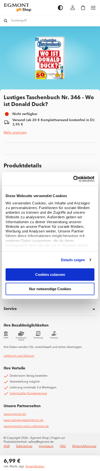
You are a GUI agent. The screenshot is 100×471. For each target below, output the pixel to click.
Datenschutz (24, 446)
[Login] (73, 8)
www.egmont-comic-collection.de (26, 426)
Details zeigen (73, 260)
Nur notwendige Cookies (50, 289)
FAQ (63, 446)
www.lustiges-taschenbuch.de (23, 420)
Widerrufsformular (84, 446)
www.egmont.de (15, 414)
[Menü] (93, 8)
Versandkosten (34, 466)
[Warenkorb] (83, 8)
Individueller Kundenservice (28, 393)
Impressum (46, 446)
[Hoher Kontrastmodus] (60, 7)
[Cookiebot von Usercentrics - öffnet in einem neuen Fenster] (73, 179)
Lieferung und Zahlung (19, 356)
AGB (7, 446)
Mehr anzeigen (15, 132)
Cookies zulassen (50, 274)
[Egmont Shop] (28, 7)
